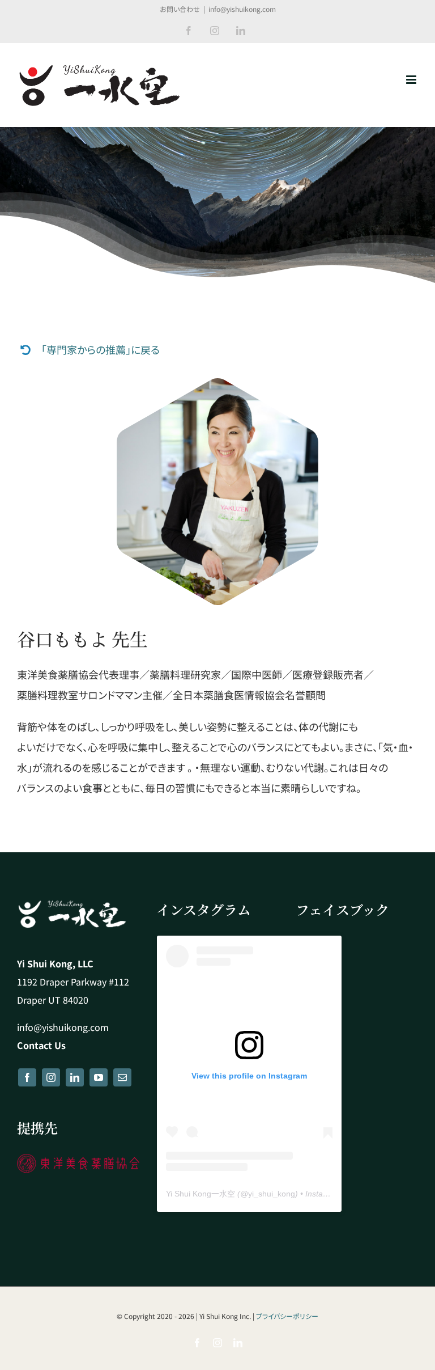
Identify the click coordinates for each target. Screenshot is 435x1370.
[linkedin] (75, 1077)
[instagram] (51, 1077)
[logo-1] (78, 1159)
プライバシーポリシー (287, 1316)
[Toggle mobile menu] (412, 80)
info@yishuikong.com (242, 9)
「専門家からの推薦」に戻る (100, 349)
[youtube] (98, 1077)
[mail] (122, 1077)
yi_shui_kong (271, 1193)
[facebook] (27, 1077)
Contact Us (41, 1045)
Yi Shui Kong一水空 (200, 1193)
